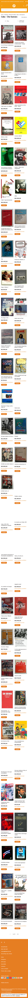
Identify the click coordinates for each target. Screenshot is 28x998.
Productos (3, 959)
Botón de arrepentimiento (7, 989)
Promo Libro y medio (6, 971)
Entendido (18, 995)
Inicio (2, 14)
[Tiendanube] (6, 992)
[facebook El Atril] (4, 942)
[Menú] (1, 5)
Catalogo (6, 14)
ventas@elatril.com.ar (6, 951)
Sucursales (3, 964)
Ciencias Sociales (12, 14)
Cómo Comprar (4, 968)
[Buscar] (25, 9)
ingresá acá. (23, 988)
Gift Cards (3, 961)
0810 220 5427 (4, 949)
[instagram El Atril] (1, 942)
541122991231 (4, 946)
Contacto (3, 966)
